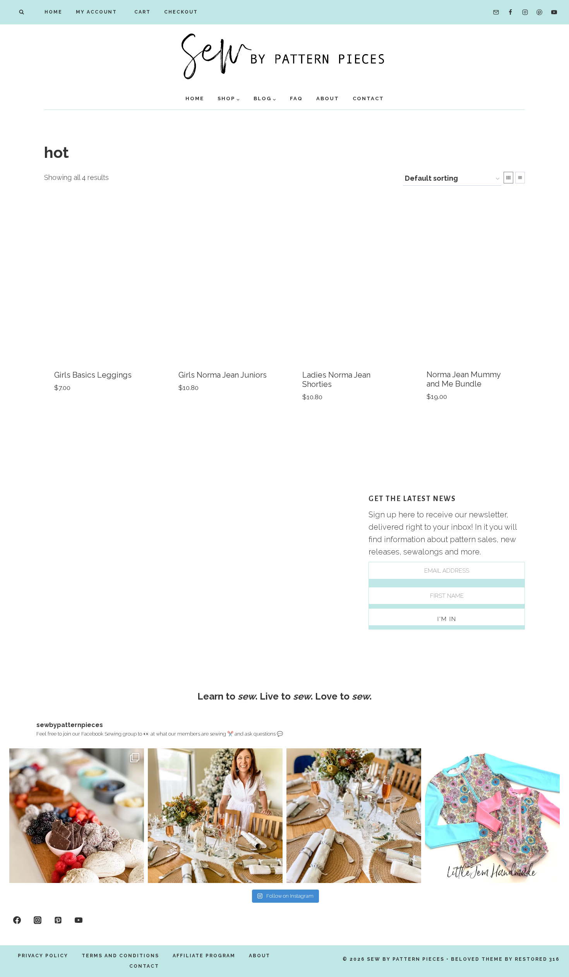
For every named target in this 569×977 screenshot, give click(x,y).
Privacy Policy (43, 955)
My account (96, 12)
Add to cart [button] (76, 411)
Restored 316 (537, 959)
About (327, 98)
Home (53, 12)
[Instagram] (525, 12)
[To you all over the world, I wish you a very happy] (215, 815)
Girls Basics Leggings (93, 375)
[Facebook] (510, 12)
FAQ (296, 98)
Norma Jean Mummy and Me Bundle (463, 379)
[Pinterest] (539, 12)
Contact (368, 98)
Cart (140, 12)
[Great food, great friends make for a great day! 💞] (76, 815)
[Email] (496, 12)
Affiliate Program (204, 955)
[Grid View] (508, 177)
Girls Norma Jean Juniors (222, 375)
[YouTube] (554, 12)
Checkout (181, 12)
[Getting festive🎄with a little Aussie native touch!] (353, 815)
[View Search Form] (21, 12)
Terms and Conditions (120, 955)
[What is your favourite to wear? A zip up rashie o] (492, 815)
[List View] (520, 177)
